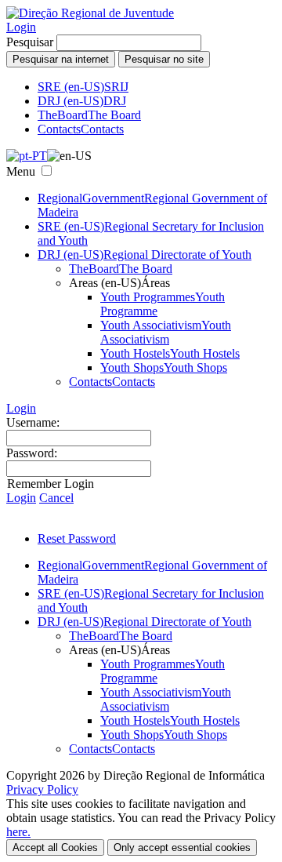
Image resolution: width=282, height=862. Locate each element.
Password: (31, 453)
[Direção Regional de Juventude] (90, 13)
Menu (20, 171)
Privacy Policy (42, 789)
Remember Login (50, 483)
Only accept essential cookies (182, 847)
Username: (33, 422)
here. (18, 831)
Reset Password (77, 538)
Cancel (56, 497)
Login (21, 27)
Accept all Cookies (55, 847)
